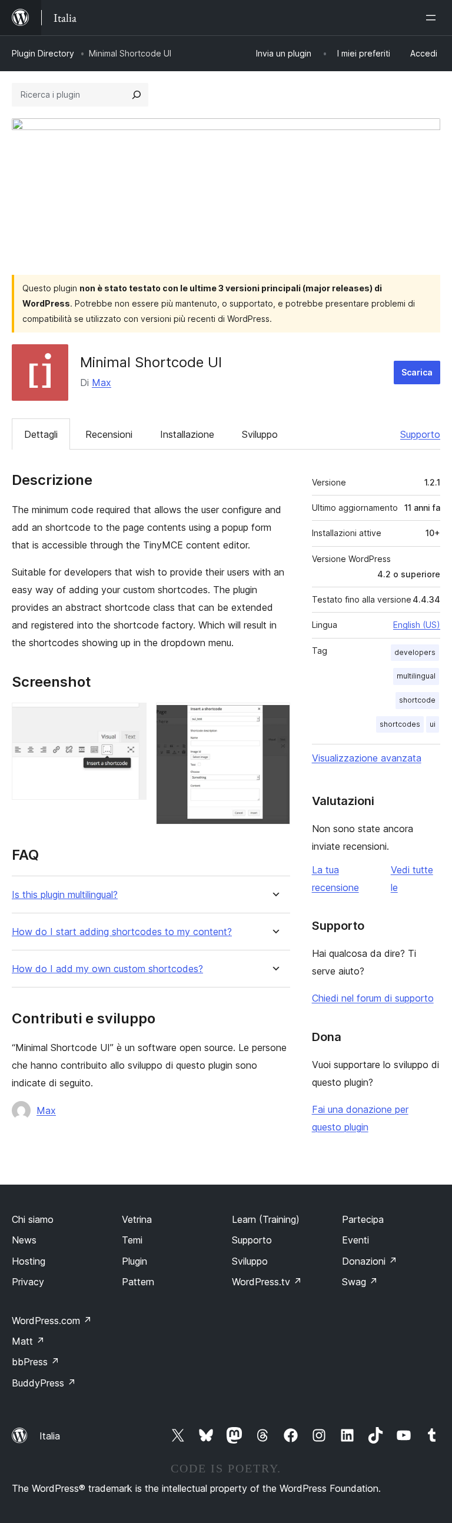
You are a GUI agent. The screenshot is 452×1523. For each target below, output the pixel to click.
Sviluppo (260, 434)
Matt (28, 1341)
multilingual (416, 675)
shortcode (417, 700)
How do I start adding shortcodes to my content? (122, 931)
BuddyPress (44, 1383)
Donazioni (369, 1261)
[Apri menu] (433, 17)
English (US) (416, 625)
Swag (360, 1282)
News (24, 1240)
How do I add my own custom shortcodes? (107, 969)
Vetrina (137, 1219)
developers (415, 652)
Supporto (420, 434)
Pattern (138, 1282)
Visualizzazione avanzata (366, 758)
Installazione (187, 434)
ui (433, 724)
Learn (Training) (266, 1219)
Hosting (28, 1261)
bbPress (35, 1362)
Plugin (134, 1261)
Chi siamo (33, 1219)
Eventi (355, 1240)
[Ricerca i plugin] (136, 95)
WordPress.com (52, 1320)
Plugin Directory (43, 53)
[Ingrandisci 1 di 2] (131, 718)
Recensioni (108, 434)
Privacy (28, 1282)
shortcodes (400, 724)
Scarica (417, 372)
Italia (49, 1436)
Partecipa (363, 1219)
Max (101, 382)
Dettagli (41, 434)
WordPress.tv (267, 1282)
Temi (132, 1240)
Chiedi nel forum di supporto (373, 998)
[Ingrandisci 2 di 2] (274, 718)
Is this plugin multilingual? (65, 894)
